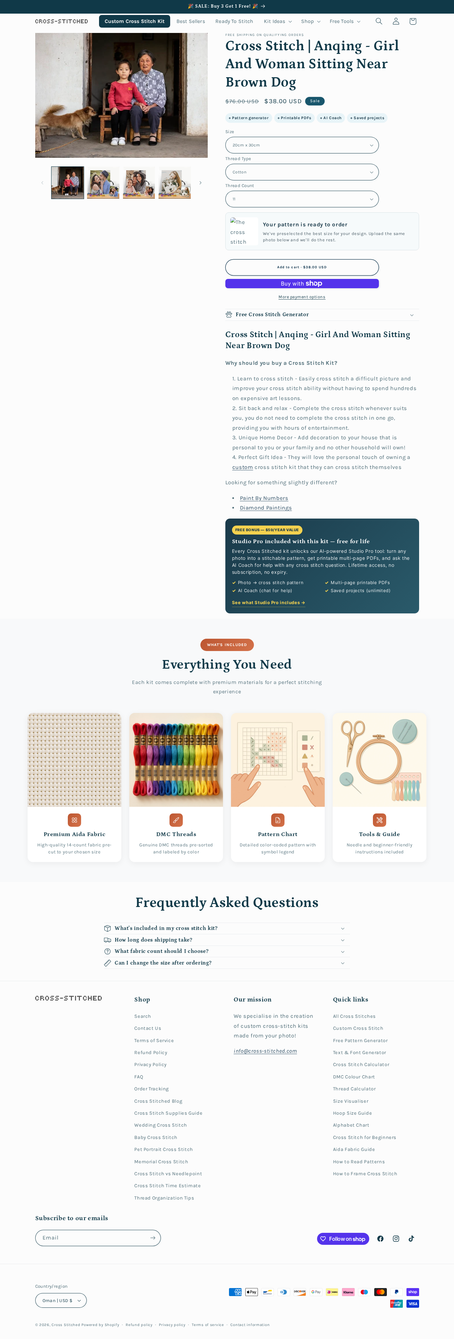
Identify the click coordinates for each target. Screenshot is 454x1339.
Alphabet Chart (351, 1125)
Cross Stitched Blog (158, 1101)
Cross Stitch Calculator (361, 1064)
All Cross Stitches (354, 1016)
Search (142, 1016)
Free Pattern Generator (360, 1040)
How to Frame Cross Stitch (365, 1174)
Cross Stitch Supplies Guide (168, 1113)
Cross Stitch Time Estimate (167, 1186)
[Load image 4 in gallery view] (175, 183)
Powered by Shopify (100, 1324)
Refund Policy (150, 1052)
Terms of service (208, 1324)
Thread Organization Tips (164, 1198)
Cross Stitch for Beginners (365, 1137)
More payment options (302, 296)
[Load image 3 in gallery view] (139, 183)
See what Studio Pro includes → (268, 602)
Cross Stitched (66, 1324)
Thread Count (239, 185)
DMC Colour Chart (354, 1077)
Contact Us (147, 1028)
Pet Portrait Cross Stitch (163, 1149)
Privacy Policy (150, 1064)
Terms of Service (154, 1040)
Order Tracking (151, 1089)
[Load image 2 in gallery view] (103, 183)
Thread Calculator (354, 1089)
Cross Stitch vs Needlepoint (168, 1174)
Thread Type (238, 158)
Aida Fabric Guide (354, 1149)
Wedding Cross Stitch (160, 1125)
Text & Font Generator (359, 1052)
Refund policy (139, 1324)
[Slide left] (42, 182)
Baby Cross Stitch (155, 1137)
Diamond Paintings (266, 508)
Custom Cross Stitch (358, 1028)
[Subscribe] (152, 1238)
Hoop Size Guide (352, 1113)
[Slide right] (200, 182)
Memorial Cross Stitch (161, 1162)
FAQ (138, 1077)
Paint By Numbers (264, 498)
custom (242, 467)
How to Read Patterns (359, 1162)
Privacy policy (172, 1324)
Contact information (250, 1324)
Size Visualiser (350, 1101)
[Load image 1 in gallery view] (68, 183)
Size (229, 131)
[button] (277, 21)
